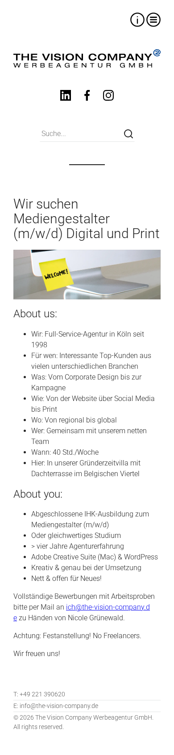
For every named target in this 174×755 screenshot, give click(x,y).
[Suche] (128, 133)
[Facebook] (87, 97)
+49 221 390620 (39, 694)
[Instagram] (108, 97)
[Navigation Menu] (153, 20)
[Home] (87, 58)
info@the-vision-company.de (55, 705)
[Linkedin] (65, 97)
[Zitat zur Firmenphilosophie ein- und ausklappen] (137, 20)
